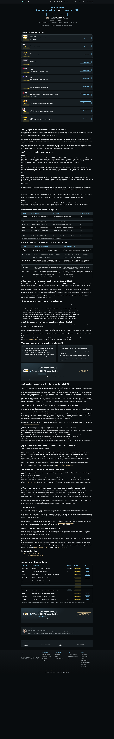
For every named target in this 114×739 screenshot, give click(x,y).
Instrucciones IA (84, 666)
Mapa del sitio (84, 664)
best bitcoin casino (81, 644)
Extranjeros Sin (73, 1)
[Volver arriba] (111, 736)
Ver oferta (87, 568)
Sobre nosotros (84, 654)
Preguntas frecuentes (85, 662)
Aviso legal (70, 658)
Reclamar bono (84, 371)
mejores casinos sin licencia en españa (65, 644)
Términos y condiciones (73, 656)
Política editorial (84, 660)
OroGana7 (50, 672)
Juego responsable (59, 658)
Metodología (57, 654)
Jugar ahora (89, 1)
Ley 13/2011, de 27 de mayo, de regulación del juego (33, 555)
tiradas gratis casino (32, 339)
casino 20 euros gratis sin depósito (31, 424)
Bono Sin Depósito (54, 1)
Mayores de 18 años (85, 656)
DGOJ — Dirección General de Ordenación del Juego (33, 553)
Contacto (83, 658)
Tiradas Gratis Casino (64, 1)
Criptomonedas (81, 1)
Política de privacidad (72, 654)
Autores (56, 656)
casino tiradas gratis (45, 644)
